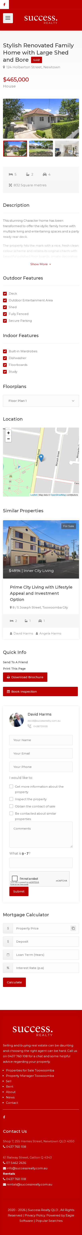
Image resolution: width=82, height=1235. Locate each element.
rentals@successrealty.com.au (29, 1184)
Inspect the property (31, 799)
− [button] (8, 438)
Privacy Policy (35, 1215)
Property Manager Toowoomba (30, 1076)
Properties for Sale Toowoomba (30, 1070)
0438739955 (40, 726)
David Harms (23, 633)
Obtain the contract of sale (35, 806)
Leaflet (33, 494)
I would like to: (21, 778)
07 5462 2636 (16, 1163)
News (10, 1097)
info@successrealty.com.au (27, 1168)
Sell (8, 1081)
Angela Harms (50, 633)
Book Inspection (24, 691)
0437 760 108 (18, 1056)
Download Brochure (27, 677)
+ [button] (8, 432)
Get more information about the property (39, 789)
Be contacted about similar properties (35, 816)
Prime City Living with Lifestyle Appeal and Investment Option (41, 593)
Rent (9, 1086)
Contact (12, 1103)
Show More (39, 264)
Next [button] (68, 124)
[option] (41, 119)
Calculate (14, 982)
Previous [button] (14, 124)
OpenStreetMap (58, 494)
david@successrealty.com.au (44, 720)
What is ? (19, 853)
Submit (18, 891)
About (11, 1092)
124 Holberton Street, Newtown (33, 67)
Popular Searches (49, 1221)
